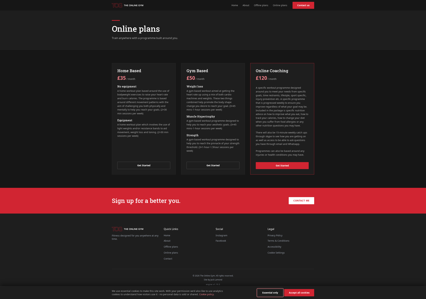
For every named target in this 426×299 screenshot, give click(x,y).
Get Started (143, 165)
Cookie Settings (276, 252)
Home (234, 5)
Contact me (301, 200)
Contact (168, 258)
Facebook (221, 240)
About (246, 5)
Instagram (221, 235)
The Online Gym (127, 5)
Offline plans (261, 5)
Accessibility (274, 246)
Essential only (270, 292)
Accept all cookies (299, 292)
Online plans (280, 5)
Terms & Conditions (278, 240)
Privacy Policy (275, 235)
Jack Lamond (216, 279)
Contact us (303, 5)
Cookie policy (206, 294)
